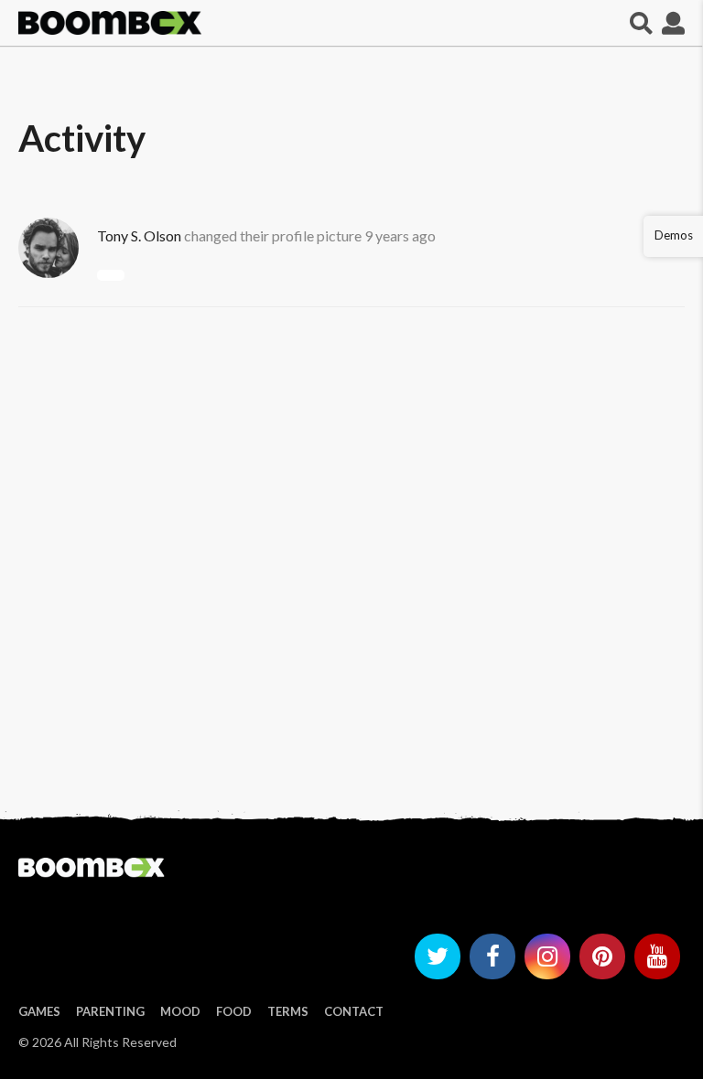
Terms (287, 1011)
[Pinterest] (602, 956)
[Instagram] (547, 956)
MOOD (180, 1011)
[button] (641, 23)
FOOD (234, 1011)
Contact (354, 1011)
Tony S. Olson (139, 235)
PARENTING (110, 1011)
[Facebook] (492, 956)
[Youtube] (657, 956)
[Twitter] (437, 956)
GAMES (39, 1011)
